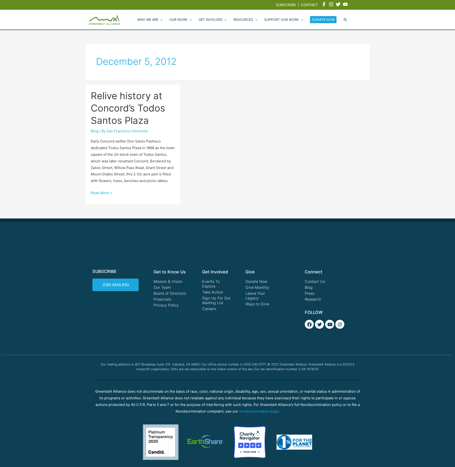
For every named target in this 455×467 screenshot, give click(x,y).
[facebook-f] (325, 4)
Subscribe (286, 5)
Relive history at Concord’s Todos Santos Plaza (128, 108)
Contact (309, 5)
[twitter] (339, 4)
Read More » (101, 192)
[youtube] (346, 4)
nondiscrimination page (258, 411)
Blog (94, 131)
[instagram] (332, 4)
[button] (345, 19)
